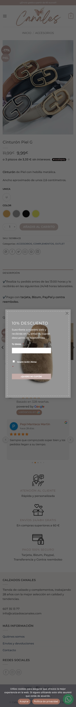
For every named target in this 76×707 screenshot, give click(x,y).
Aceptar (24, 701)
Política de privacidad (46, 701)
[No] (71, 697)
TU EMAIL (18, 344)
